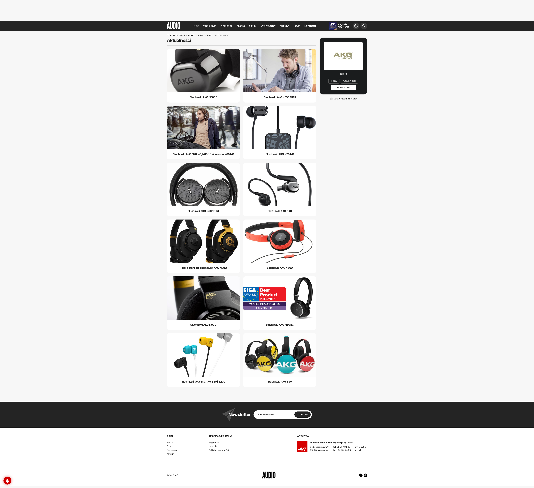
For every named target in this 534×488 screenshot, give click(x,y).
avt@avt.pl (360, 447)
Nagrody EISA (343, 26)
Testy (196, 25)
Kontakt (170, 442)
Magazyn (284, 25)
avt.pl (358, 450)
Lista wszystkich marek (345, 99)
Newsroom (172, 450)
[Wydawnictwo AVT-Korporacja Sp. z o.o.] (302, 447)
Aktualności (226, 25)
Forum (297, 25)
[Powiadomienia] (7, 481)
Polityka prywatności (219, 450)
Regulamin (214, 442)
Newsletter (310, 25)
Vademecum (209, 25)
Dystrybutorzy (268, 25)
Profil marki (343, 88)
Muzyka (241, 25)
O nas (169, 446)
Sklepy (252, 25)
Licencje (213, 446)
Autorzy (170, 454)
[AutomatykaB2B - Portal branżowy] (268, 475)
